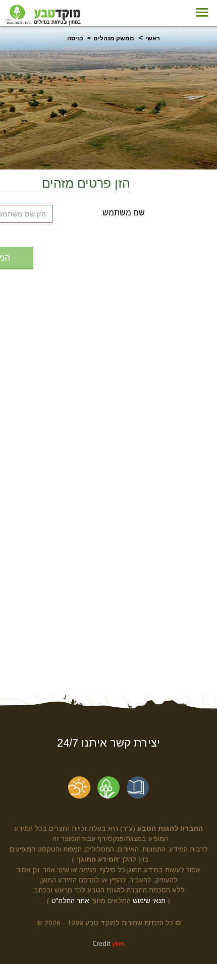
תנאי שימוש (149, 900)
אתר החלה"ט (70, 900)
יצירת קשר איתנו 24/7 (108, 742)
